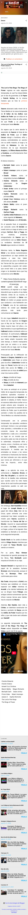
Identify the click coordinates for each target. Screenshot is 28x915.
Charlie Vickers (7, 684)
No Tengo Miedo (5, 789)
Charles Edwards (7, 681)
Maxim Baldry (6, 689)
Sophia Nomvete (15, 697)
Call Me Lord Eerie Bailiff (7, 741)
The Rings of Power (8, 702)
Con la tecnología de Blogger (15, 903)
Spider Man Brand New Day (8, 757)
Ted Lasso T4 (4, 853)
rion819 (18, 906)
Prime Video (6, 694)
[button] (26, 21)
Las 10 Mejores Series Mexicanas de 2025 (12, 805)
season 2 (5, 697)
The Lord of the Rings (9, 699)
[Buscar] (26, 3)
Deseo (3, 20)
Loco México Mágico (6, 773)
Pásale (24, 753)
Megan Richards (18, 689)
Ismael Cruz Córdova (9, 686)
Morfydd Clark (6, 692)
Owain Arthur (17, 692)
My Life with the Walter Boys (8, 837)
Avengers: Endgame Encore (8, 821)
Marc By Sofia (5, 869)
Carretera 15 (4, 885)
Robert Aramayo (17, 694)
